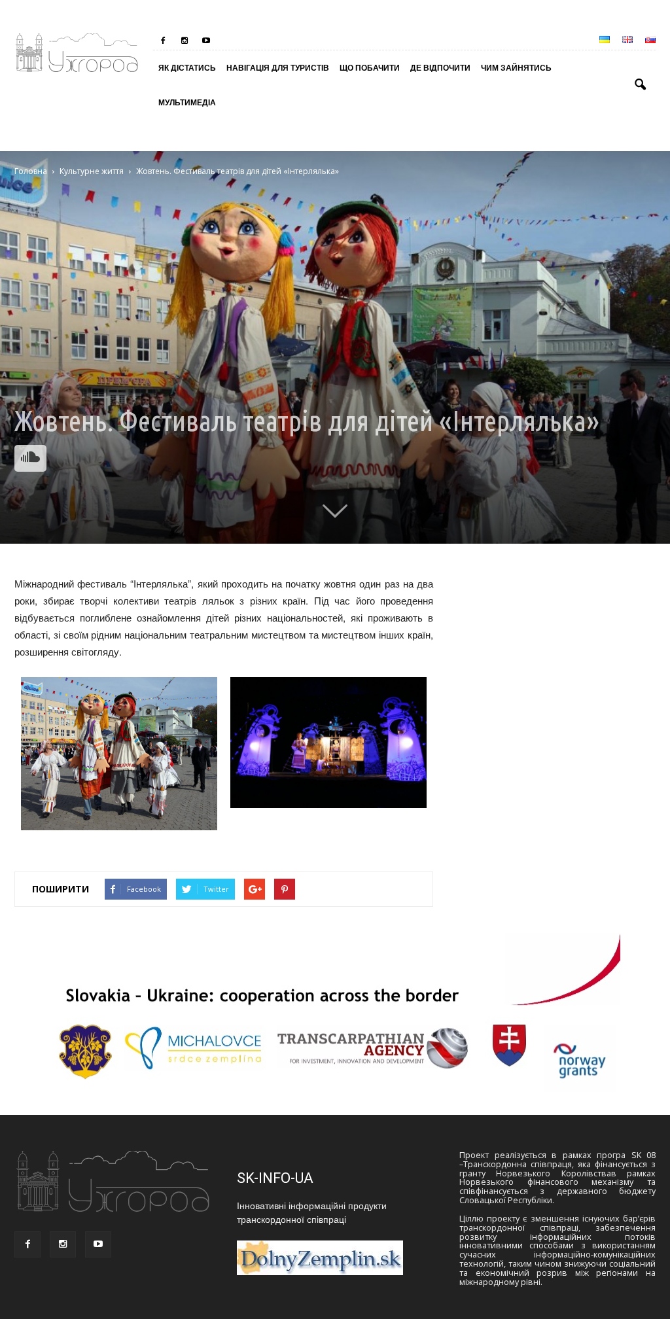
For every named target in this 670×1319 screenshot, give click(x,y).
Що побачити (370, 67)
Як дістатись (187, 67)
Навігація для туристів (277, 67)
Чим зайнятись (516, 67)
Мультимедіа (187, 102)
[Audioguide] (30, 458)
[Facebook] (163, 40)
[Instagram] (184, 40)
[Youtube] (206, 40)
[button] (640, 85)
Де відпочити (440, 67)
